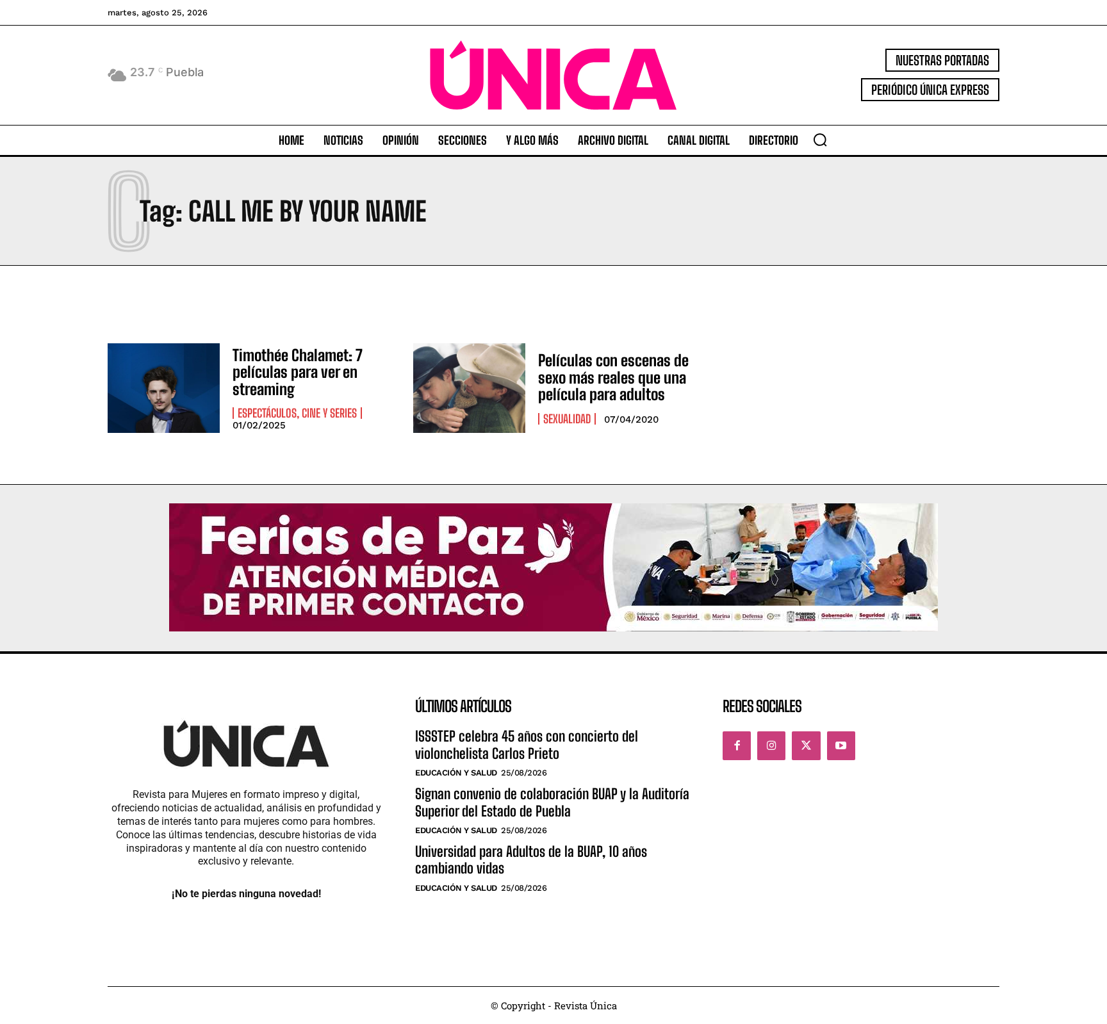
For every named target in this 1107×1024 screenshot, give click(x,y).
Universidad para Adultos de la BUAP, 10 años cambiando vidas (531, 860)
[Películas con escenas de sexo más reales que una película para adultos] (469, 388)
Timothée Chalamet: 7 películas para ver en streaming (298, 372)
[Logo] (553, 75)
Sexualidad (567, 419)
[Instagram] (771, 745)
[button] (820, 139)
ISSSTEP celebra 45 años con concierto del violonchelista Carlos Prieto (526, 744)
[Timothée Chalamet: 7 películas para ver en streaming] (164, 388)
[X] (806, 745)
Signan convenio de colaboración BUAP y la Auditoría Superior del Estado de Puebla (552, 802)
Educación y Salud (456, 772)
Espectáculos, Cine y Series (297, 413)
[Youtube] (841, 745)
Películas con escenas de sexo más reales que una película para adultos (613, 377)
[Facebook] (737, 745)
